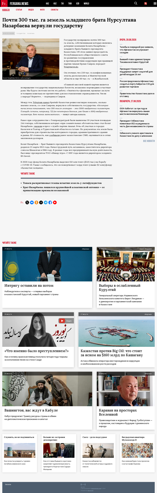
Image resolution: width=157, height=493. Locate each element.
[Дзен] (41, 202)
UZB (77, 3)
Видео (31, 10)
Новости (6, 10)
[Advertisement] (78, 224)
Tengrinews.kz (71, 66)
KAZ (47, 3)
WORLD (86, 3)
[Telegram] (45, 202)
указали (38, 126)
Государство (21, 33)
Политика (30, 33)
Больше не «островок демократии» (54, 438)
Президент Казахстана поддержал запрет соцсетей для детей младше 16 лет (136, 71)
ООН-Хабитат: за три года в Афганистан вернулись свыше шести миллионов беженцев (135, 111)
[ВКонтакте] (32, 202)
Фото (42, 10)
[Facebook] (50, 202)
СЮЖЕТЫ (54, 10)
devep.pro (90, 490)
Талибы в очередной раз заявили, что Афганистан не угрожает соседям (137, 50)
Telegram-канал (41, 102)
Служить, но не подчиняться (19, 437)
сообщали (54, 135)
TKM (70, 3)
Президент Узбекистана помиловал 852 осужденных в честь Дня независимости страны (136, 123)
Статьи (19, 10)
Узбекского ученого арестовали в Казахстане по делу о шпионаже (136, 134)
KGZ (55, 3)
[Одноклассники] (36, 202)
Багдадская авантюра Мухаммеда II (133, 438)
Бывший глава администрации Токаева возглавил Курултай (135, 60)
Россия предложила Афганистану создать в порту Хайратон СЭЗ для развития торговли (137, 84)
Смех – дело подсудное (95, 437)
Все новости (149, 141)
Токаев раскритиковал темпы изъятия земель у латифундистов (62, 183)
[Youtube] (55, 202)
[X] (27, 202)
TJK (62, 3)
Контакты (8, 484)
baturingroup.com (96, 488)
